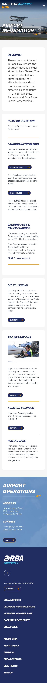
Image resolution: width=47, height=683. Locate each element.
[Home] (17, 5)
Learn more (13, 320)
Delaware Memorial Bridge (19, 606)
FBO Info (13, 395)
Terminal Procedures (17, 167)
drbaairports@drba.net (12, 529)
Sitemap (8, 672)
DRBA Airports (12, 600)
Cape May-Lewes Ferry (17, 620)
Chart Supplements (16, 193)
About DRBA (10, 639)
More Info (13, 428)
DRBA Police (11, 627)
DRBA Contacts (13, 659)
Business (9, 652)
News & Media (11, 645)
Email (7, 540)
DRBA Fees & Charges (18, 258)
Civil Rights (11, 666)
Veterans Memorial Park (18, 613)
